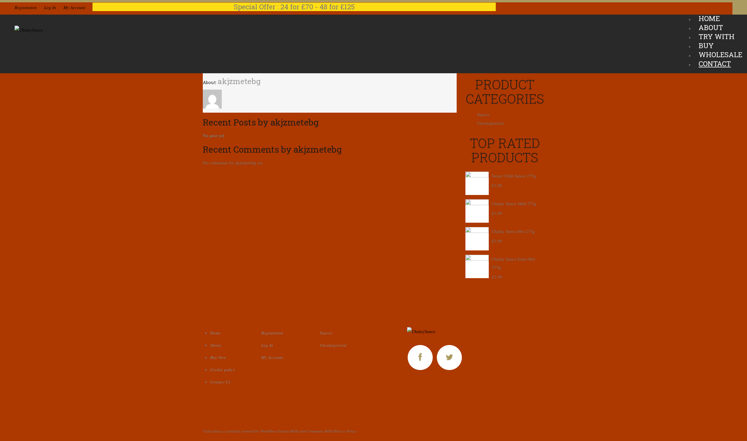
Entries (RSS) (288, 431)
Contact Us (220, 382)
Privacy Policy (345, 431)
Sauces (483, 114)
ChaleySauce (213, 431)
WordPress (269, 431)
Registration (26, 7)
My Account (74, 7)
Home (215, 333)
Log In (50, 7)
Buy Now (218, 357)
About (215, 345)
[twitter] (449, 357)
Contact (715, 63)
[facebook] (420, 357)
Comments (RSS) (319, 431)
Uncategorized (490, 123)
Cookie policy (222, 369)
